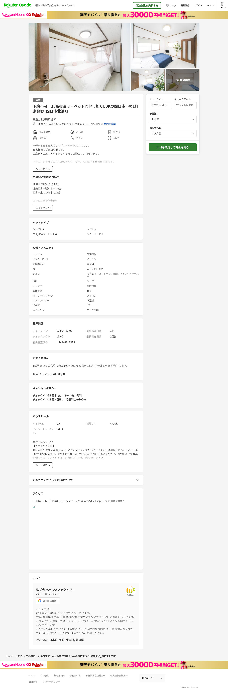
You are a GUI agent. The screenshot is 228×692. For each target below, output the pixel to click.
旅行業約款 (59, 675)
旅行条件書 (75, 675)
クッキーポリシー (51, 681)
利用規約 (44, 675)
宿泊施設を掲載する (147, 5)
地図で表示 (110, 123)
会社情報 (33, 681)
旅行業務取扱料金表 (95, 675)
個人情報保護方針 (119, 675)
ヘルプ (32, 675)
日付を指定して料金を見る (173, 147)
